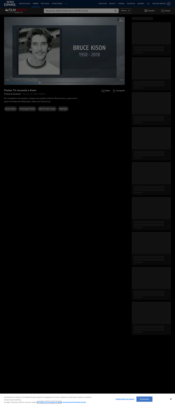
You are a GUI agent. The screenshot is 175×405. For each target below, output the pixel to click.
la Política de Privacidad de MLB (49, 402)
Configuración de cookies (124, 399)
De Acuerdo (144, 399)
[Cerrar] (171, 399)
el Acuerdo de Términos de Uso (74, 402)
